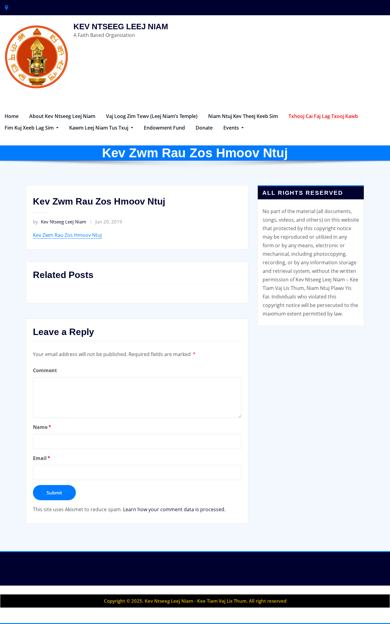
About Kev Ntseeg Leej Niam (62, 116)
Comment (45, 370)
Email (41, 458)
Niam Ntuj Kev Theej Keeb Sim (243, 116)
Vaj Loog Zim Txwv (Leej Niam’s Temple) (151, 116)
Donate (204, 127)
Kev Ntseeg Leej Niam (59, 222)
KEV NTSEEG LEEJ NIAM (120, 26)
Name (42, 427)
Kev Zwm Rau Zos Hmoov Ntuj (67, 235)
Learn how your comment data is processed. (174, 509)
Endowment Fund (164, 127)
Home (12, 116)
